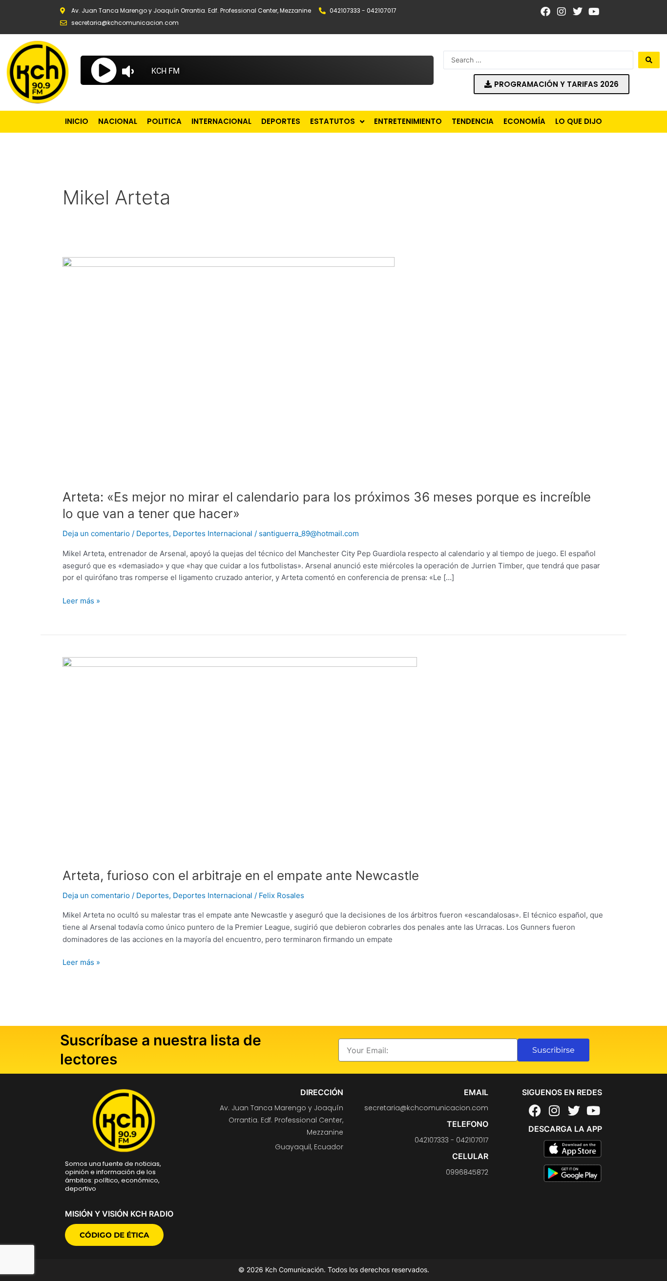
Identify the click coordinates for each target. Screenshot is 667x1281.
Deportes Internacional (212, 533)
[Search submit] (649, 60)
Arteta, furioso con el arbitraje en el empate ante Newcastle (241, 875)
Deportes (152, 533)
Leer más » (81, 600)
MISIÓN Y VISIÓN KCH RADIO (119, 1214)
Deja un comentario (96, 533)
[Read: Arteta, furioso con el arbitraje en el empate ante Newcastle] (240, 756)
